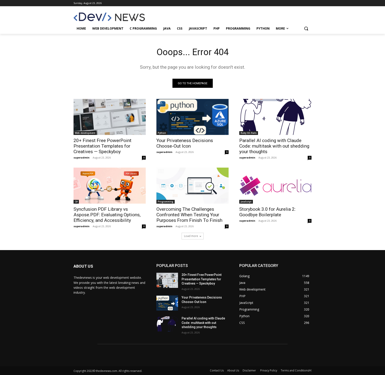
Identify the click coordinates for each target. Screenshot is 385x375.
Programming (165, 201)
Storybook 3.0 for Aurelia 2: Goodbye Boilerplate (267, 212)
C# (76, 201)
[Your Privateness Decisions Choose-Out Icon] (192, 117)
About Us (233, 370)
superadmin (82, 157)
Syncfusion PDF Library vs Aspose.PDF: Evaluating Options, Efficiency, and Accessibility (107, 215)
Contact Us (217, 370)
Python (162, 132)
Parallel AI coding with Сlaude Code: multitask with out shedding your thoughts (274, 146)
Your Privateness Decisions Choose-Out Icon (184, 143)
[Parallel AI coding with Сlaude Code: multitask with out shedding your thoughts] (275, 117)
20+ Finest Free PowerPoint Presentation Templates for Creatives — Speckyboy (102, 146)
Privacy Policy (268, 370)
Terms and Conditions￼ (296, 370)
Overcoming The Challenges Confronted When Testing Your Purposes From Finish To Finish (189, 215)
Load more (191, 236)
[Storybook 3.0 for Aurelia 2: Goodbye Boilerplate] (275, 186)
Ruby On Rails (249, 132)
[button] (306, 28)
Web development (85, 132)
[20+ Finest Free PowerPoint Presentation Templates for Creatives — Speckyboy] (110, 117)
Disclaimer (250, 370)
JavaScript (246, 201)
